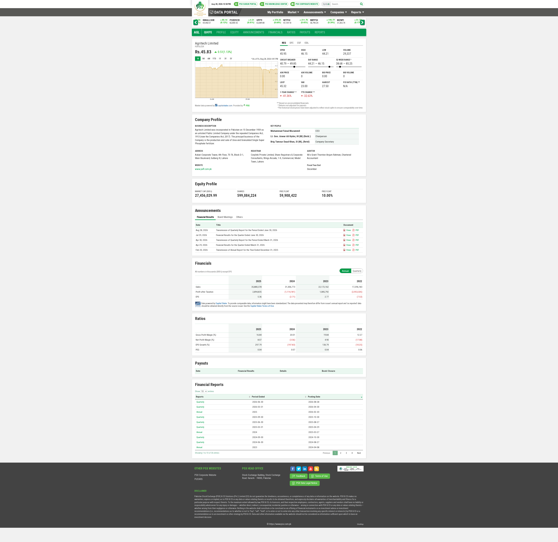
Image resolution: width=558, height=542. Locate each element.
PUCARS (198, 479)
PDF (357, 230)
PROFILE (221, 32)
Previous (326, 453)
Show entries (204, 391)
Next (359, 453)
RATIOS (291, 32)
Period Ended (258, 396)
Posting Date (314, 396)
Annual (199, 412)
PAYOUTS (305, 32)
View (348, 230)
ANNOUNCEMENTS (253, 32)
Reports (199, 396)
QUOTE (208, 32)
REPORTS (320, 32)
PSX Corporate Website (205, 475)
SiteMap (360, 524)
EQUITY (234, 32)
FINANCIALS (275, 32)
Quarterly (200, 402)
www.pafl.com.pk (203, 169)
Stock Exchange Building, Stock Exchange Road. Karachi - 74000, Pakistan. (261, 476)
